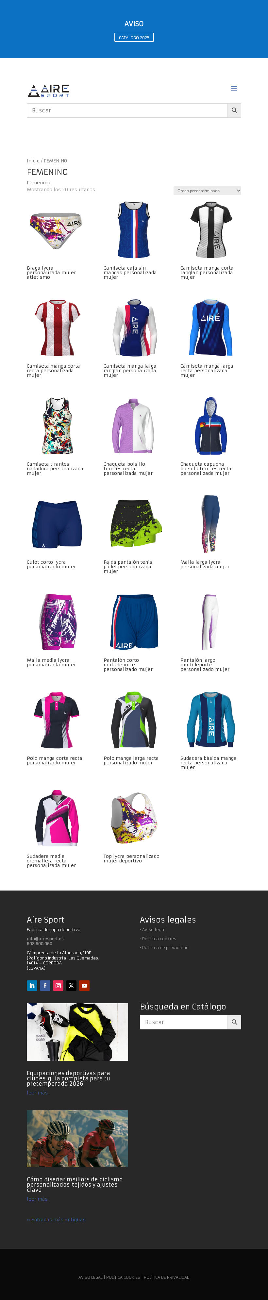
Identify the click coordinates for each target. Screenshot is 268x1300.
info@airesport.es (45, 938)
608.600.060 (39, 943)
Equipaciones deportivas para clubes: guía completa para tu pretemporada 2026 (68, 1078)
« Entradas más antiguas (56, 1220)
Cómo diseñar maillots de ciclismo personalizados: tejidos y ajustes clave (75, 1184)
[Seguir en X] (71, 985)
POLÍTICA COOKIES (123, 1277)
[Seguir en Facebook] (45, 985)
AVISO (134, 24)
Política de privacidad (165, 947)
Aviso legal (154, 929)
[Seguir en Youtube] (84, 985)
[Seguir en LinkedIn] (32, 985)
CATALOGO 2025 (134, 37)
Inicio (33, 161)
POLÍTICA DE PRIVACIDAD (167, 1277)
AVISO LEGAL (90, 1277)
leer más (37, 1093)
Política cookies (159, 938)
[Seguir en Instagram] (58, 985)
